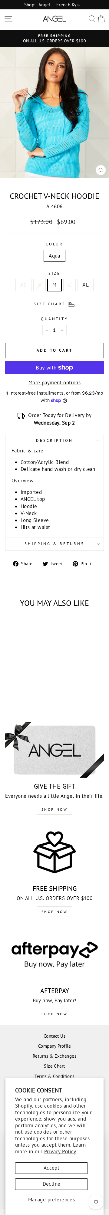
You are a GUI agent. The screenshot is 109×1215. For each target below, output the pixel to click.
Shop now (54, 911)
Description (54, 440)
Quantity (54, 318)
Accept (51, 1167)
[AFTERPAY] (54, 954)
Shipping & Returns (54, 543)
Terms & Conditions (54, 1076)
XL (85, 284)
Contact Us (54, 1036)
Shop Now (54, 809)
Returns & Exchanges (54, 1056)
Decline (52, 1184)
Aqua (54, 255)
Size (54, 273)
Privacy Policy (60, 1151)
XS (23, 284)
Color (55, 244)
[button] (55, 303)
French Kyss (68, 5)
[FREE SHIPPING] (54, 852)
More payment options (54, 382)
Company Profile (54, 1046)
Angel (44, 5)
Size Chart (54, 1066)
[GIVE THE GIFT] (54, 750)
